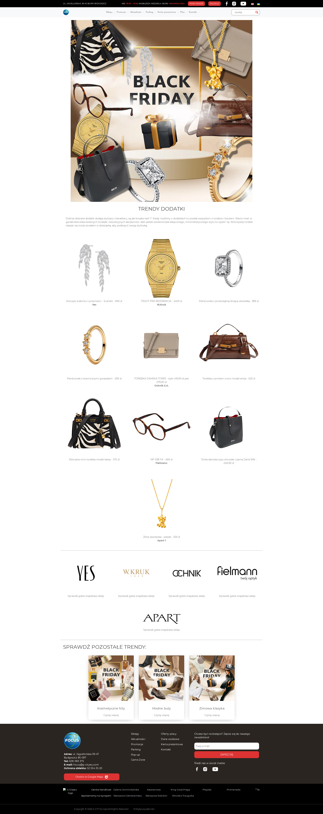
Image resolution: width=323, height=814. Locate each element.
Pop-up (135, 754)
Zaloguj (214, 3)
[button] (256, 789)
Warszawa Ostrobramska (127, 795)
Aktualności (135, 12)
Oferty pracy (168, 733)
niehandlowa (177, 3)
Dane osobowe (170, 739)
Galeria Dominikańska (126, 789)
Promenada (233, 789)
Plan (182, 12)
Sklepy (109, 12)
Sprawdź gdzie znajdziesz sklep (86, 596)
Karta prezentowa (167, 12)
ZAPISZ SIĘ (226, 754)
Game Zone (138, 759)
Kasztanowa (154, 789)
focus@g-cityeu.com (86, 764)
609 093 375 (76, 761)
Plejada (207, 789)
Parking (149, 12)
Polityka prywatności (144, 809)
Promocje (121, 12)
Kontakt (193, 12)
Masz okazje (196, 3)
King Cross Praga (180, 789)
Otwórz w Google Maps (89, 776)
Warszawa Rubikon (156, 795)
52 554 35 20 (94, 768)
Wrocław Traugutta (183, 795)
